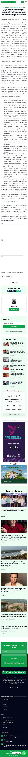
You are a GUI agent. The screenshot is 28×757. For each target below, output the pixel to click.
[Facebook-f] (15, 687)
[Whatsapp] (24, 753)
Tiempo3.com (16, 414)
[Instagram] (12, 687)
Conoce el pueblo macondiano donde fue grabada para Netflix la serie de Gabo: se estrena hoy (13, 616)
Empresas (6, 7)
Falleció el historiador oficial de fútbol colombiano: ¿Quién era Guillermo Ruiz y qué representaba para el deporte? (13, 537)
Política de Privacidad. (17, 331)
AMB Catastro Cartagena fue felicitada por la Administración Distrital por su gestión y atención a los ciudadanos (17, 352)
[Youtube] (10, 687)
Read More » (3, 516)
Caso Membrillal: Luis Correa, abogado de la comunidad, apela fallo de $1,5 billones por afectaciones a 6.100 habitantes (17, 344)
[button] (22, 2)
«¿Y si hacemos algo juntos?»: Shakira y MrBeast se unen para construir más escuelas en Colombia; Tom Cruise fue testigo (17, 376)
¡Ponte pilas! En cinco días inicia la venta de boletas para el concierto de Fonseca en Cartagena (13, 589)
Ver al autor (14, 309)
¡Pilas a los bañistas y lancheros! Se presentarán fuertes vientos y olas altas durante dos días (13, 563)
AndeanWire (15, 282)
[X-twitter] (17, 687)
